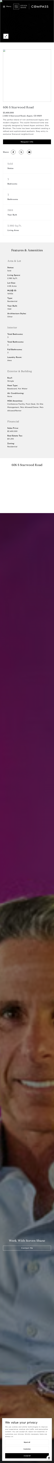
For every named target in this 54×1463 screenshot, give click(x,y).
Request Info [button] (27, 142)
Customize (27, 1449)
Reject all (27, 1442)
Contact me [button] (27, 1248)
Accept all (27, 1456)
